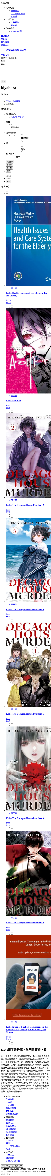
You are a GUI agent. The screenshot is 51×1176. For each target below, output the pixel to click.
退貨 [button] (16, 50)
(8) (17, 117)
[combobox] (25, 89)
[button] (25, 17)
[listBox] (25, 186)
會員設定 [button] (22, 50)
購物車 (4, 39)
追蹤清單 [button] (10, 50)
